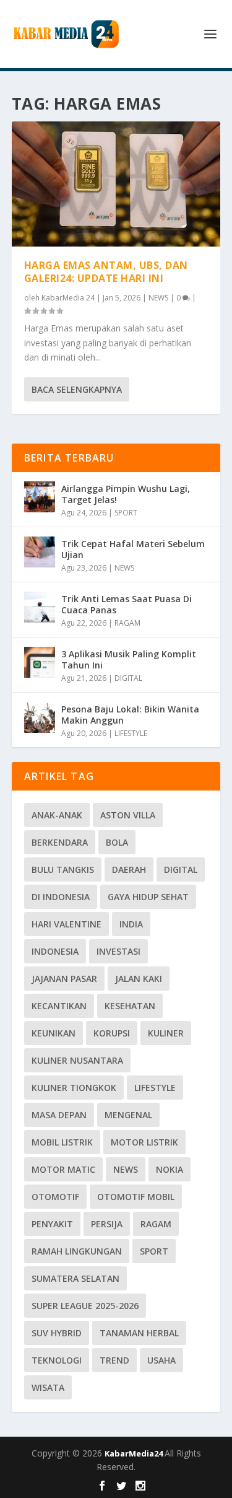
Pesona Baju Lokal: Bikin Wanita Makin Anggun (130, 714)
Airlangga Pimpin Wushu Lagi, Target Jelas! (125, 494)
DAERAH (129, 869)
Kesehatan (130, 1006)
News (125, 1169)
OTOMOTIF (55, 1196)
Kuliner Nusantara (77, 1060)
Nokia (169, 1169)
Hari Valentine (66, 924)
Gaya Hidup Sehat (148, 897)
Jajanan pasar (64, 978)
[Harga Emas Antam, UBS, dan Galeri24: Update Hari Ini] (116, 184)
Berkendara (60, 842)
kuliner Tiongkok (74, 1087)
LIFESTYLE (130, 733)
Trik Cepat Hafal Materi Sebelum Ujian (133, 549)
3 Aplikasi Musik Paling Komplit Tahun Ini (128, 659)
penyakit (52, 1224)
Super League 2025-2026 (85, 1306)
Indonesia (55, 951)
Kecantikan (59, 1006)
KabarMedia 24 (68, 297)
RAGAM (127, 623)
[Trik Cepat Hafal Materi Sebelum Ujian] (39, 552)
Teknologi (57, 1360)
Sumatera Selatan (75, 1278)
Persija (106, 1224)
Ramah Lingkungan (77, 1251)
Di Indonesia (61, 897)
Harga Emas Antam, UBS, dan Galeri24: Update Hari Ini (106, 271)
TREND (114, 1360)
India (131, 924)
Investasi (118, 951)
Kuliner (166, 1033)
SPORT (125, 512)
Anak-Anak (57, 815)
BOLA (117, 842)
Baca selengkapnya (77, 389)
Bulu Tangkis (63, 869)
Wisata (48, 1387)
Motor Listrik (144, 1142)
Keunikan (53, 1033)
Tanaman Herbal (139, 1333)
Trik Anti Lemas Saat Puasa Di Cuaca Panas (126, 604)
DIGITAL (128, 678)
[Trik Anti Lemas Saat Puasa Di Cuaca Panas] (39, 607)
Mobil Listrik (62, 1142)
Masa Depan (59, 1115)
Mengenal (128, 1115)
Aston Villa (127, 815)
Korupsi (111, 1033)
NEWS (158, 297)
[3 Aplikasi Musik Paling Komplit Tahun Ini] (39, 662)
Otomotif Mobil (135, 1196)
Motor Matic (63, 1169)
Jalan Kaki (138, 978)
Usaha (161, 1360)
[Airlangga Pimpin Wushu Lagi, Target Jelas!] (39, 496)
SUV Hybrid (57, 1333)
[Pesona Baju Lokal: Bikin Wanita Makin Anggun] (39, 717)
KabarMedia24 (135, 1453)
